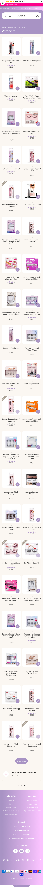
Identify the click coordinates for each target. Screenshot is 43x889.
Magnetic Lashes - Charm (32, 493)
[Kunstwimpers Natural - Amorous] (11, 405)
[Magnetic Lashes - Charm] (31, 478)
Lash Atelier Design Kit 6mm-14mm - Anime (32, 599)
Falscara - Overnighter (32, 60)
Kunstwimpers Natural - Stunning (11, 205)
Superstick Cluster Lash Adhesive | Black (11, 599)
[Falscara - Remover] (11, 82)
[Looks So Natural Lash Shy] (31, 117)
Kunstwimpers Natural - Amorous (11, 420)
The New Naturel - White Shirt (32, 672)
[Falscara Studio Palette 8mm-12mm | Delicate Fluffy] (11, 620)
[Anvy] (21, 16)
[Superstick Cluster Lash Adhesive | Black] (11, 584)
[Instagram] (21, 851)
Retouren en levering (11, 811)
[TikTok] (27, 851)
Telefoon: (21, 826)
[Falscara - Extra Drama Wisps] (11, 513)
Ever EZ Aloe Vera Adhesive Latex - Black (32, 97)
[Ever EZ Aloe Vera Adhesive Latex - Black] (31, 82)
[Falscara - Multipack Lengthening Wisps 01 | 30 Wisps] (11, 440)
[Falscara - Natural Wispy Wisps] (31, 334)
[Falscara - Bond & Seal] (11, 155)
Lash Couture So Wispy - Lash (11, 709)
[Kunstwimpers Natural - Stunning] (11, 190)
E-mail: (21, 830)
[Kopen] (17, 53)
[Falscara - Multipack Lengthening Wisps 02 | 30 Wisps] (31, 620)
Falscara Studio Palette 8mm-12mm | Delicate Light (11, 241)
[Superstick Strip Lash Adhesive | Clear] (31, 263)
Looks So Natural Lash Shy (31, 132)
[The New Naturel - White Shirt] (31, 657)
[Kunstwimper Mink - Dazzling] (31, 694)
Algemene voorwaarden (32, 811)
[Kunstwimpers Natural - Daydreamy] (31, 730)
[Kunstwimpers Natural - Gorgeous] (31, 513)
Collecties (12, 27)
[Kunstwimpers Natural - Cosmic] (31, 155)
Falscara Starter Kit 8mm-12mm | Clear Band (31, 456)
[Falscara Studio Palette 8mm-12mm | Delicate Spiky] (11, 117)
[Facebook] (15, 851)
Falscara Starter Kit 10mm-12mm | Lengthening (11, 673)
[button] (5, 16)
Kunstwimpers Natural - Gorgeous (32, 528)
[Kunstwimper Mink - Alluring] (11, 478)
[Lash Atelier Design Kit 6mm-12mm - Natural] (11, 298)
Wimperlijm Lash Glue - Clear (11, 61)
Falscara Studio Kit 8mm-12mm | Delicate (31, 314)
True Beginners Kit (31, 384)
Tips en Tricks (11, 807)
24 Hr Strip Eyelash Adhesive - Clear (11, 278)
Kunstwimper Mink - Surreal (32, 241)
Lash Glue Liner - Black (32, 204)
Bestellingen (32, 804)
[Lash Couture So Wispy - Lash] (11, 694)
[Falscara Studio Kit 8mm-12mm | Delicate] (31, 298)
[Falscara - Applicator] (11, 334)
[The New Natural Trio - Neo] (11, 369)
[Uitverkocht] (17, 197)
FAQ (11, 804)
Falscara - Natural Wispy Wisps (32, 349)
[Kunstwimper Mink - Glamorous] (11, 730)
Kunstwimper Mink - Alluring (11, 493)
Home (4, 27)
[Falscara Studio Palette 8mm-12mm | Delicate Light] (11, 226)
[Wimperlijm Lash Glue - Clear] (11, 46)
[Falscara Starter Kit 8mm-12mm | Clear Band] (31, 440)
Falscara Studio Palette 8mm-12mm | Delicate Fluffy (11, 636)
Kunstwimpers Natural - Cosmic (32, 170)
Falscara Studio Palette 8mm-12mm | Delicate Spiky (11, 133)
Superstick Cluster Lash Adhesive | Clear (31, 420)
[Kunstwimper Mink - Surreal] (31, 226)
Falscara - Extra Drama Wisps (11, 528)
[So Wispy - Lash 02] (31, 549)
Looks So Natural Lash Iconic (11, 564)
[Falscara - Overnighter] (31, 46)
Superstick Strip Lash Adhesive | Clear (31, 278)
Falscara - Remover (11, 96)
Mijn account (32, 801)
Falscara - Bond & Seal (11, 169)
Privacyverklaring (32, 807)
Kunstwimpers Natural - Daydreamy (32, 745)
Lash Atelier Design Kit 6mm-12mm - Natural (11, 314)
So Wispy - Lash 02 (31, 563)
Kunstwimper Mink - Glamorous (11, 745)
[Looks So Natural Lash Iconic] (11, 549)
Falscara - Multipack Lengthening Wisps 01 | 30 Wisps (11, 456)
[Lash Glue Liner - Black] (31, 190)
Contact (11, 801)
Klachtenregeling (11, 814)
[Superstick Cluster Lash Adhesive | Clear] (31, 405)
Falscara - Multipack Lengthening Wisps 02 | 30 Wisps (32, 636)
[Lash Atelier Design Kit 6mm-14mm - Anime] (31, 584)
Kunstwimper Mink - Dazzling (32, 709)
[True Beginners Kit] (31, 369)
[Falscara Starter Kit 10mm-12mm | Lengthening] (11, 657)
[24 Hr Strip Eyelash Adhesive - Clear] (11, 263)
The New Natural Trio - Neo (11, 384)
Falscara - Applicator (11, 348)
